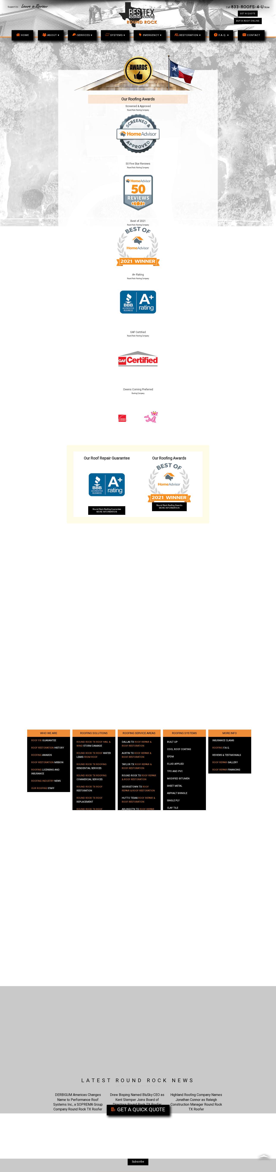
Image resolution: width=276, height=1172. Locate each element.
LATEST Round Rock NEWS (138, 1080)
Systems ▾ (117, 35)
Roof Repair (225, 762)
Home (25, 35)
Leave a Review (35, 6)
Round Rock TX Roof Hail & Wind (93, 744)
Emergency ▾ (152, 35)
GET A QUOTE (248, 13)
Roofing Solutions (94, 733)
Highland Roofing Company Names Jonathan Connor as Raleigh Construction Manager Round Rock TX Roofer (196, 1102)
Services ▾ (84, 35)
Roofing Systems (184, 733)
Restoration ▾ (190, 35)
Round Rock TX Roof (89, 788)
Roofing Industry (46, 781)
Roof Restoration (47, 748)
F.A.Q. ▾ (224, 35)
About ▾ (53, 35)
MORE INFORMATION (107, 510)
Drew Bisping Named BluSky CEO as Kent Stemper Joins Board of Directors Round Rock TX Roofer (137, 1099)
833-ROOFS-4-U (247, 6)
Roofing (41, 755)
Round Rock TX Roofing (92, 766)
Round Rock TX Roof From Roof (94, 755)
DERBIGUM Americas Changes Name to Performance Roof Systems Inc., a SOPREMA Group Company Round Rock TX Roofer (78, 1102)
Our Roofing (42, 788)
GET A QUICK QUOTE (140, 1109)
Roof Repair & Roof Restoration (136, 744)
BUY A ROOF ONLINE (248, 20)
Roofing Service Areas (139, 733)
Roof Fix (43, 740)
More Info (230, 733)
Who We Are (48, 733)
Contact (253, 35)
